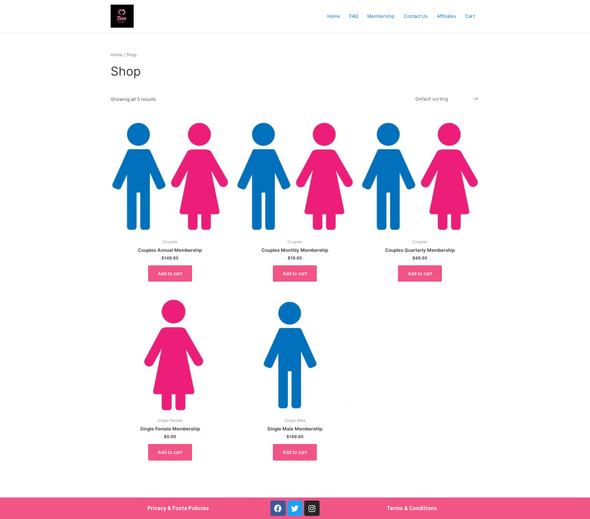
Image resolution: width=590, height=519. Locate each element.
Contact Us (416, 16)
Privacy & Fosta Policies (178, 508)
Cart (470, 16)
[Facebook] (278, 508)
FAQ (353, 16)
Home (333, 16)
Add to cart (170, 273)
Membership (381, 16)
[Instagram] (312, 508)
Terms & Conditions (412, 508)
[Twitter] (295, 508)
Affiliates (446, 16)
